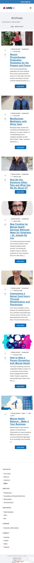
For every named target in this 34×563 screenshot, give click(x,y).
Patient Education (8, 512)
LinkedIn (6, 540)
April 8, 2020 (17, 115)
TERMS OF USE (17, 560)
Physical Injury (8, 493)
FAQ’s (5, 515)
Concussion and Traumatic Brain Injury (14, 496)
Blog (5, 518)
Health (23, 413)
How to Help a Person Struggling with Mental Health (20, 360)
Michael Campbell (16, 49)
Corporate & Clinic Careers (11, 528)
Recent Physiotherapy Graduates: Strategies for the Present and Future (20, 60)
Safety (5, 483)
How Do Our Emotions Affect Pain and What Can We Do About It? (20, 183)
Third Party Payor (8, 502)
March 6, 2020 (17, 221)
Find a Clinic (7, 473)
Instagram (6, 547)
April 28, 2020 (17, 51)
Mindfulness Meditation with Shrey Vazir (18, 121)
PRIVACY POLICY (17, 558)
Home (12, 26)
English (21, 561)
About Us (6, 477)
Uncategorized (25, 49)
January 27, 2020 (18, 354)
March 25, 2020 (17, 176)
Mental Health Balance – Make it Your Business (19, 421)
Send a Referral (25, 1)
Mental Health (7, 499)
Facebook (6, 537)
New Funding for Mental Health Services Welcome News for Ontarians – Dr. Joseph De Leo (20, 230)
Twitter (5, 544)
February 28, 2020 (18, 290)
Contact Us (7, 480)
